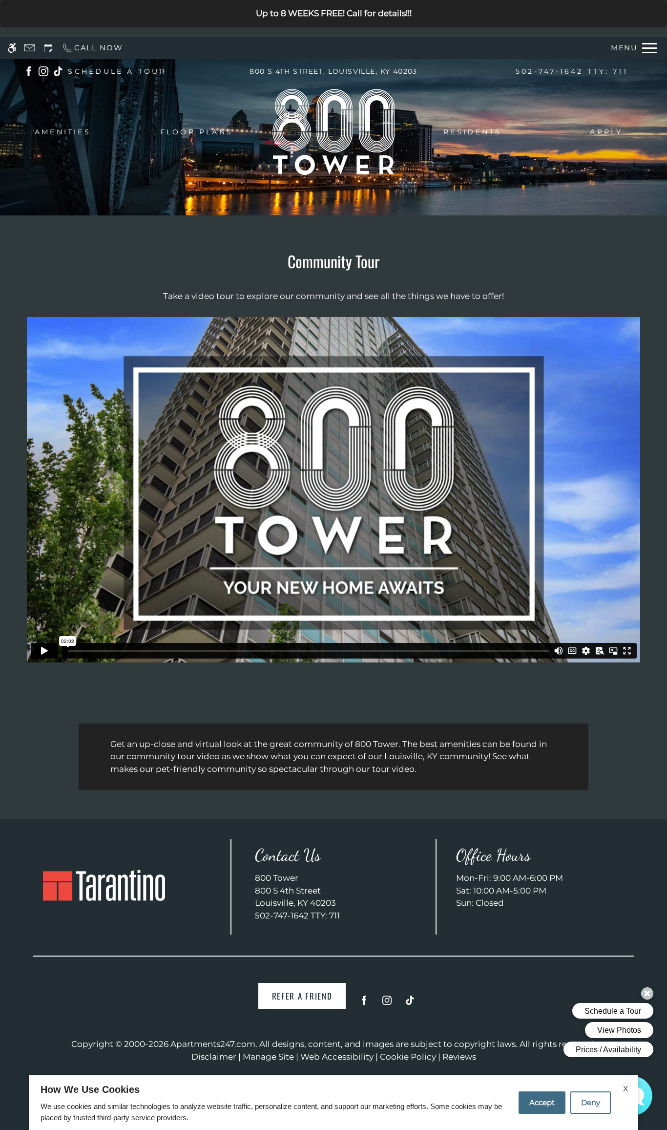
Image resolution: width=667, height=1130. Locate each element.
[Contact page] (30, 48)
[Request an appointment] (48, 48)
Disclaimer (213, 1057)
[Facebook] (364, 1004)
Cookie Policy (408, 1057)
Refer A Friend (302, 996)
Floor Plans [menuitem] (196, 132)
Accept (542, 1102)
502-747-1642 (572, 71)
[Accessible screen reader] (12, 48)
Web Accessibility (337, 1057)
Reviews (459, 1057)
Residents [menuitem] (472, 132)
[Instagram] (387, 1004)
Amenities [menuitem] (63, 132)
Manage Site (268, 1057)
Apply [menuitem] (606, 132)
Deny (590, 1102)
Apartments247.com (212, 1044)
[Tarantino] (104, 885)
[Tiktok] (409, 1004)
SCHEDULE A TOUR (117, 71)
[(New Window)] (29, 71)
